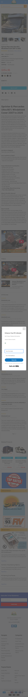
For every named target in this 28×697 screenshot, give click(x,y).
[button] (14, 343)
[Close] (24, 328)
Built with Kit (14, 366)
